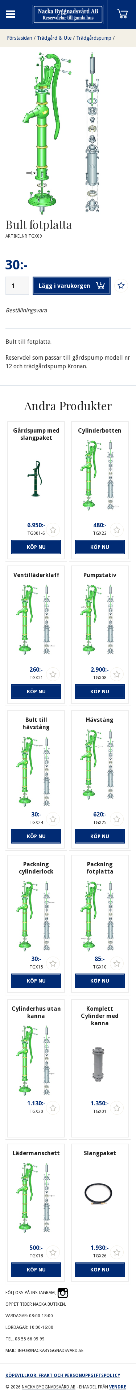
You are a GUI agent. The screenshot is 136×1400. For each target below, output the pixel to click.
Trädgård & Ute (54, 38)
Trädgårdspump (93, 38)
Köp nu (36, 547)
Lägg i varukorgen (64, 285)
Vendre (117, 1387)
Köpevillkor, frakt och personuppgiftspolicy (62, 1375)
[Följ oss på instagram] (63, 1292)
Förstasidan (19, 38)
